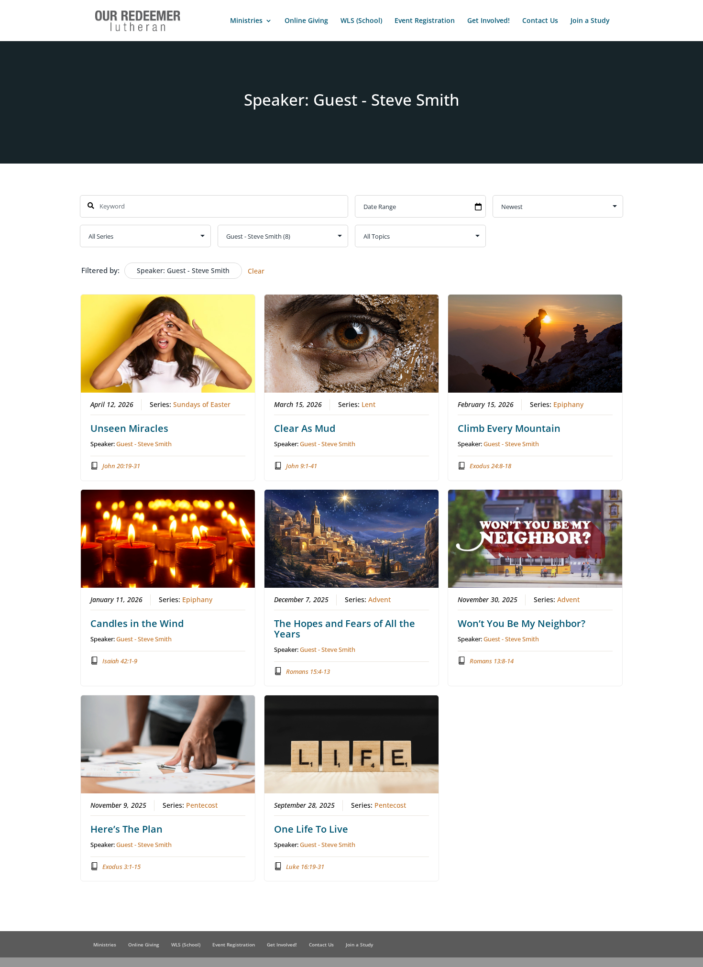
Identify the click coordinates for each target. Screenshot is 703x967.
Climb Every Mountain (509, 428)
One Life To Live (311, 829)
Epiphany (568, 404)
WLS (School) (361, 21)
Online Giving (306, 21)
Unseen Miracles (129, 428)
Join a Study (590, 21)
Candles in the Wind (137, 623)
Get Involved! (488, 21)
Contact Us (540, 21)
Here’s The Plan (126, 829)
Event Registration (425, 21)
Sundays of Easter (202, 404)
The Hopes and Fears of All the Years (344, 628)
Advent (379, 599)
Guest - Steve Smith (144, 444)
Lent (368, 404)
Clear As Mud (304, 428)
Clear (256, 270)
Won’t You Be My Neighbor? (521, 623)
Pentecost (202, 805)
